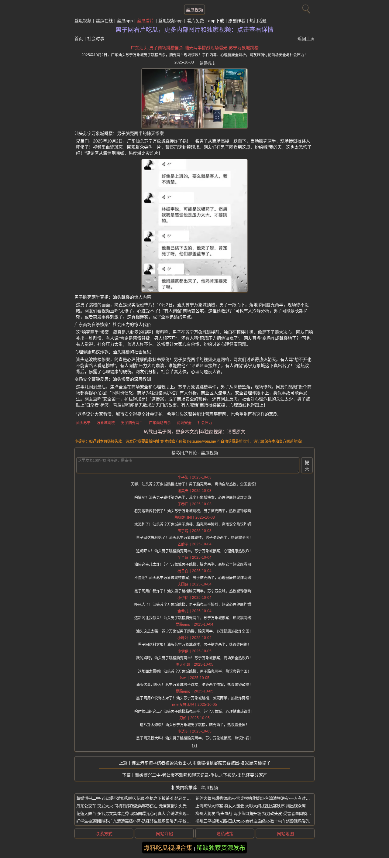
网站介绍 (164, 833)
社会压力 (205, 423)
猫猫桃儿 (207, 63)
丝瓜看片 (145, 20)
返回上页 (306, 38)
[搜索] (305, 8)
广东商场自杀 (160, 423)
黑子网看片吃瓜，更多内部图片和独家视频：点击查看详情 (194, 29)
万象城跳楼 (106, 423)
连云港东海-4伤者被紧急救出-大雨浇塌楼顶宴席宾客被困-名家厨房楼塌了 (201, 762)
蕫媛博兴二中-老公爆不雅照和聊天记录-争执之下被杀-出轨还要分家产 (201, 775)
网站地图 (285, 833)
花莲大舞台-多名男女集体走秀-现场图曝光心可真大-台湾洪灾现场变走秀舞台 (143, 813)
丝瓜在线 (104, 20)
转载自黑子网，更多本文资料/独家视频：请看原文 (194, 431)
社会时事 (95, 38)
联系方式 (103, 833)
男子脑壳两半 (132, 423)
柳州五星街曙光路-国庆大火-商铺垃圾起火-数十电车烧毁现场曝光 (252, 821)
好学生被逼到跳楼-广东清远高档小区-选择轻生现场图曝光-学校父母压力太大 (143, 821)
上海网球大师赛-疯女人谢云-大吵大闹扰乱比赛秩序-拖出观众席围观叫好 (258, 806)
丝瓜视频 (194, 9)
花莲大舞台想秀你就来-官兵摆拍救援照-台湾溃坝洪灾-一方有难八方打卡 (258, 798)
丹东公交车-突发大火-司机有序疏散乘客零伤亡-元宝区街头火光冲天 (135, 806)
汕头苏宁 (83, 423)
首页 (78, 38)
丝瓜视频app (170, 20)
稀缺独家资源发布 (221, 848)
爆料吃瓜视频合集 (168, 848)
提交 (307, 465)
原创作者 (236, 20)
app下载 (216, 20)
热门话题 (258, 20)
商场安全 (184, 423)
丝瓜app (125, 20)
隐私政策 (224, 833)
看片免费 (195, 20)
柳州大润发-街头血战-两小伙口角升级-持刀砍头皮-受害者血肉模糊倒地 (257, 813)
